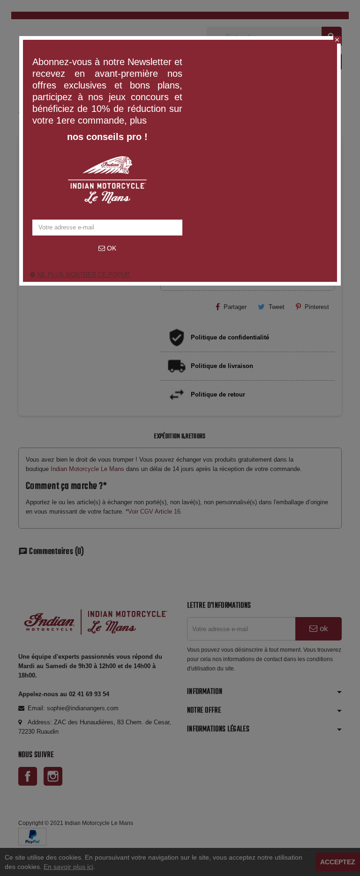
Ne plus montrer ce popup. (84, 274)
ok (110, 248)
